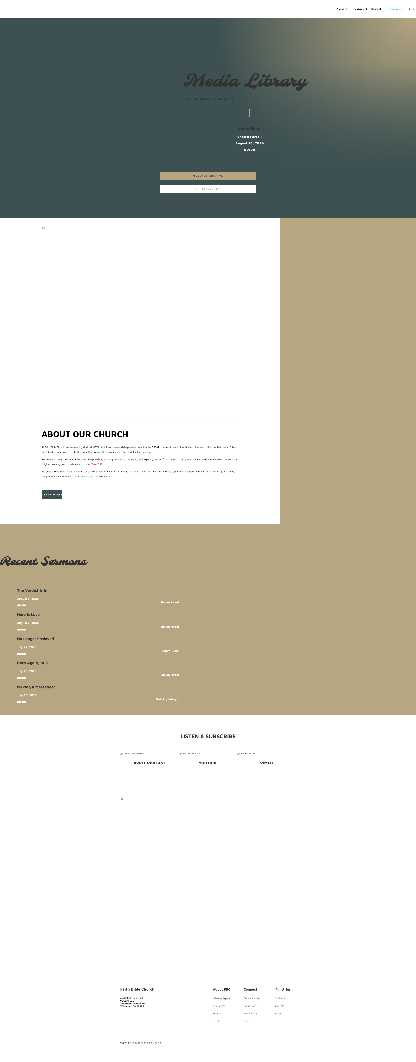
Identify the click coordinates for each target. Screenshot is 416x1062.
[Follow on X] (50, 503)
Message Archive (208, 176)
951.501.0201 (127, 1000)
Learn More (52, 494)
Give (411, 9)
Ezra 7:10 (97, 464)
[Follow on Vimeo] (142, 1015)
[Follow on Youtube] (57, 503)
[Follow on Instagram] (135, 1015)
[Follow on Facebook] (44, 503)
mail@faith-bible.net (131, 998)
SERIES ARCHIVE (208, 189)
